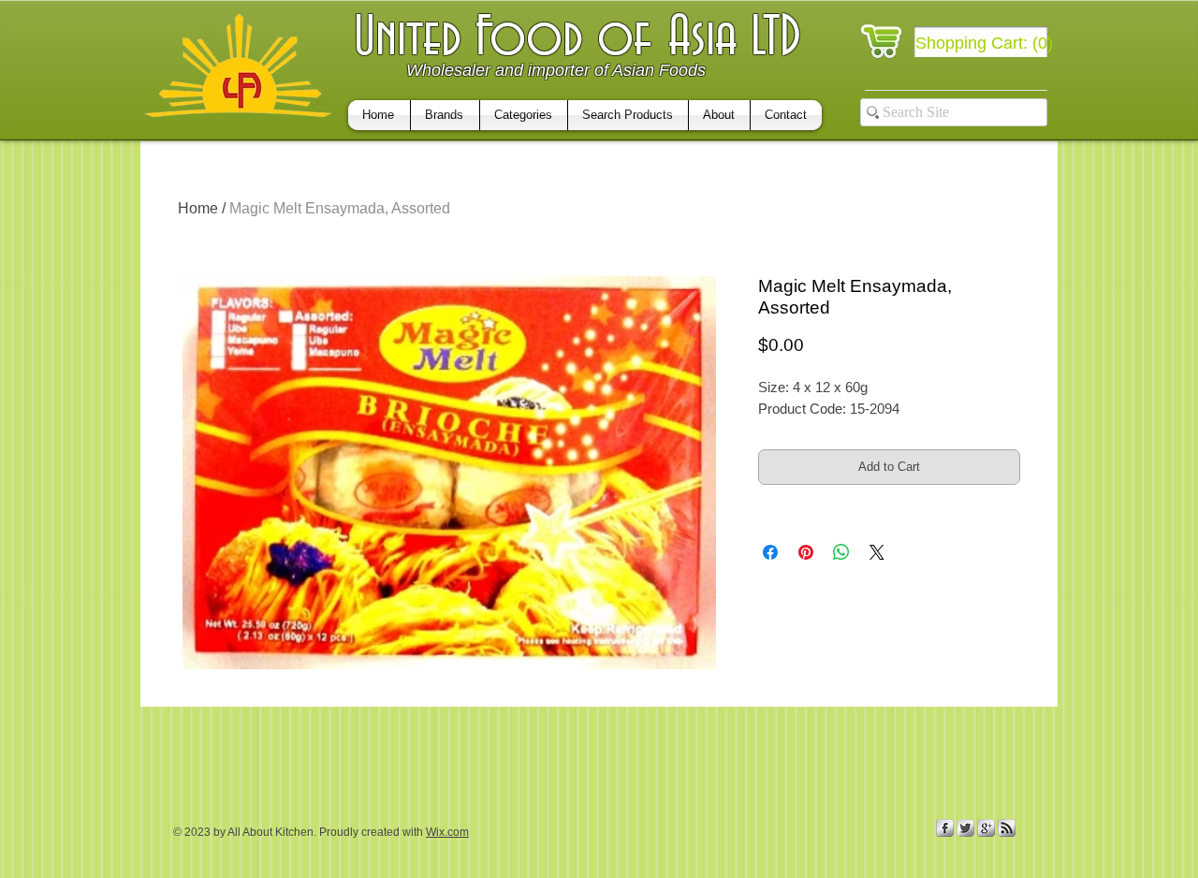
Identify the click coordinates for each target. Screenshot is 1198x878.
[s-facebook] (945, 828)
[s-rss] (1006, 828)
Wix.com (447, 832)
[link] (985, 42)
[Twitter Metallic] (965, 828)
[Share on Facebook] (770, 552)
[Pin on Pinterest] (806, 552)
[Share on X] (877, 552)
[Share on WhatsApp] (841, 552)
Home (198, 208)
